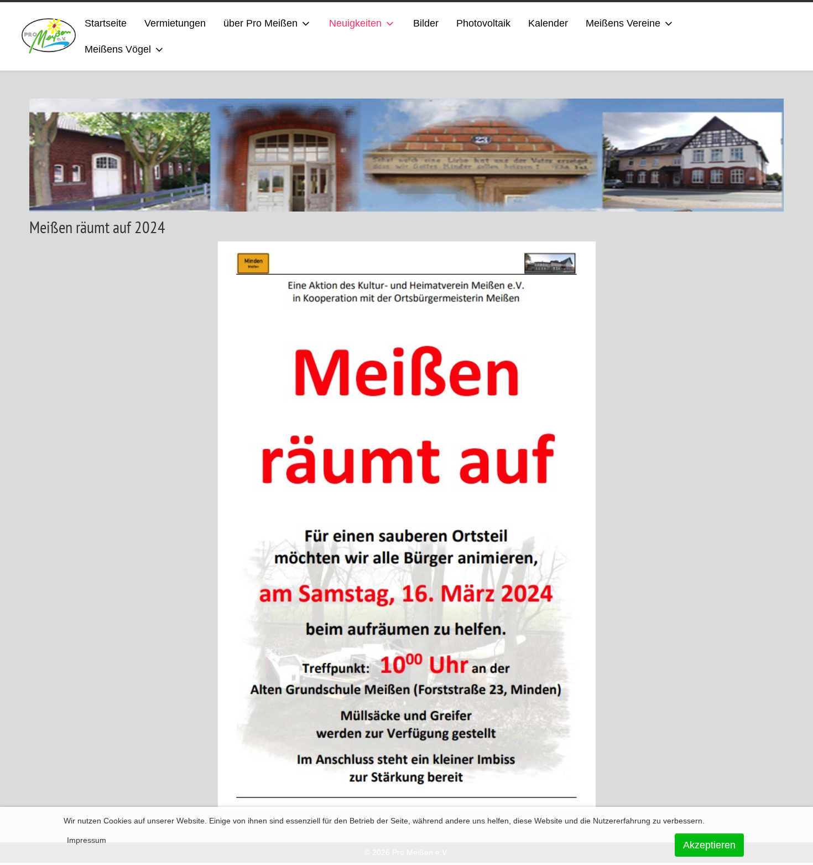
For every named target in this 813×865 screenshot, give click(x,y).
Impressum (86, 840)
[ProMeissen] (49, 36)
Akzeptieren (709, 845)
